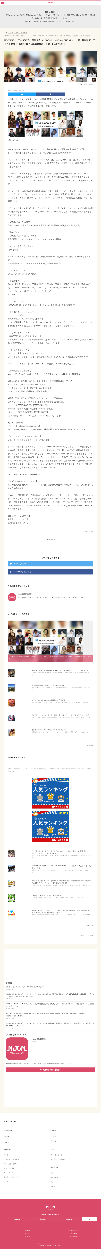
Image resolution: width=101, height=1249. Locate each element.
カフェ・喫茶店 (9, 1168)
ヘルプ (27, 1233)
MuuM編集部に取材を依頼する (50, 1070)
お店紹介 (53, 1136)
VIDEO (6, 1136)
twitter (69, 1219)
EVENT (52, 1149)
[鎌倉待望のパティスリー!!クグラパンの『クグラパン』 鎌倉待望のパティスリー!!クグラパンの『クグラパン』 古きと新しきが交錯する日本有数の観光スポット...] (11, 736)
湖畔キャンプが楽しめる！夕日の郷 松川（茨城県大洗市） (25, 988)
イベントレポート (56, 1155)
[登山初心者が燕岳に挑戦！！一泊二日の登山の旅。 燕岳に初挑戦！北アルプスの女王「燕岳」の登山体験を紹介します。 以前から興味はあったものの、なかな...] (11, 692)
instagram (43, 1219)
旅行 (51, 1173)
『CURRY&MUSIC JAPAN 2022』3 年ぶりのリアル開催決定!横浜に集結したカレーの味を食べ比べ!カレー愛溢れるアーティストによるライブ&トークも (50, 1006)
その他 (52, 1182)
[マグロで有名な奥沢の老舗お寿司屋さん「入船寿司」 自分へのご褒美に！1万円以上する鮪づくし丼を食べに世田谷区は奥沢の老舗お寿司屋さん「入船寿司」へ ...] (11, 706)
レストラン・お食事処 (11, 1159)
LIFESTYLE (54, 1167)
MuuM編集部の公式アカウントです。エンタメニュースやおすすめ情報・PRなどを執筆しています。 (39, 1064)
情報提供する (73, 1233)
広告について (27, 1236)
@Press (91, 531)
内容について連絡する (87, 935)
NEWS (6, 1142)
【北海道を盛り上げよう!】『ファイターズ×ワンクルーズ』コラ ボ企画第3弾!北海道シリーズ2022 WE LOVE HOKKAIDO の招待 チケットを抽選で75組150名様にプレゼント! (50, 996)
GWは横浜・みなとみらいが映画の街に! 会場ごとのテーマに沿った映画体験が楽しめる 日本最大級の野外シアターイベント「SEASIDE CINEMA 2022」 (47, 1016)
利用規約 (27, 1230)
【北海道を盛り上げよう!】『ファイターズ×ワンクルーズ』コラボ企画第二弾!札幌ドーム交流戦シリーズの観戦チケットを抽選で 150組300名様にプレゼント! (50, 1025)
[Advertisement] (50, 545)
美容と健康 (54, 1177)
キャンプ (53, 1186)
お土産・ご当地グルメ (11, 1177)
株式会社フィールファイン (54, 1245)
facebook (17, 1219)
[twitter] (22, 94)
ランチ (6, 1155)
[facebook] (50, 94)
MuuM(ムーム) (50, 1207)
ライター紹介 (73, 1236)
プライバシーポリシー (74, 1230)
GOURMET (8, 1149)
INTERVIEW (8, 1131)
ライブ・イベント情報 (57, 1159)
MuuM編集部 (89, 84)
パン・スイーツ (9, 1173)
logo (50, 2)
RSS (89, 1219)
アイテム (53, 1141)
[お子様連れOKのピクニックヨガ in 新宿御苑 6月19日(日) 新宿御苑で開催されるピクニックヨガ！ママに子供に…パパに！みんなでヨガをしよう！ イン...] (11, 902)
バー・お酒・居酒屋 (10, 1164)
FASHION (53, 1131)
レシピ (6, 1181)
